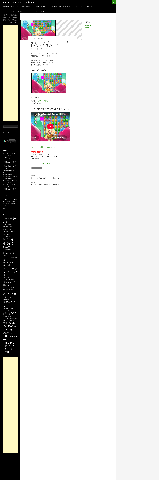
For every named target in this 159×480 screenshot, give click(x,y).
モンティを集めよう (9, 320)
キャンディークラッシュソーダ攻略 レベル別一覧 (84, 6)
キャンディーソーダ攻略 (9, 203)
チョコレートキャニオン (8, 262)
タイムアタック (8, 253)
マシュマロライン (7, 316)
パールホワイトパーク (8, 289)
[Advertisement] (10, 73)
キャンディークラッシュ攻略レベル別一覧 (34, 11)
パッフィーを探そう (43, 101)
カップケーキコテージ (8, 224)
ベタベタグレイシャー (8, 308)
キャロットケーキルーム (8, 226)
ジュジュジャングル (7, 233)
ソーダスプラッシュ (7, 247)
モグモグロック (13, 318)
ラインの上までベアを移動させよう (10, 326)
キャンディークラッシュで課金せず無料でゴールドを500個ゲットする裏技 (28, 6)
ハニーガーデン (6, 277)
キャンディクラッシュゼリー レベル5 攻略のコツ (45, 177)
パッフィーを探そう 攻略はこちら (43, 147)
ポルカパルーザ (6, 314)
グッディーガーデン (7, 229)
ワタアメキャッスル (7, 333)
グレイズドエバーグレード (9, 231)
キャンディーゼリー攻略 (37, 39)
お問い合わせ (6, 6)
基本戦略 (5, 208)
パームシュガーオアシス (8, 287)
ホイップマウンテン (7, 310)
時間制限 (6, 352)
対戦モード (7, 349)
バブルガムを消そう (8, 279)
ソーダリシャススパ (7, 251)
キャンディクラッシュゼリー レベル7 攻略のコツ (45, 183)
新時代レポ (88, 25)
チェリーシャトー (7, 255)
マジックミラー (6, 318)
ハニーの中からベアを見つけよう (10, 271)
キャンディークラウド (8, 228)
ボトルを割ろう (10, 312)
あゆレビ (87, 27)
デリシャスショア (7, 264)
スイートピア (6, 234)
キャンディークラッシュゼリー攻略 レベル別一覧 (59, 6)
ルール (4, 206)
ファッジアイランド (7, 291)
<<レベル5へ (46, 163)
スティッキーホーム (7, 236)
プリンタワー (6, 299)
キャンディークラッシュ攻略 (10, 199)
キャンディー (45, 49)
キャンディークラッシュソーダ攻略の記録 (18, 2)
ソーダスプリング (7, 249)
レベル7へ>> (59, 163)
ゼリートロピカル (7, 246)
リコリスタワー (6, 332)
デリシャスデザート (7, 265)
